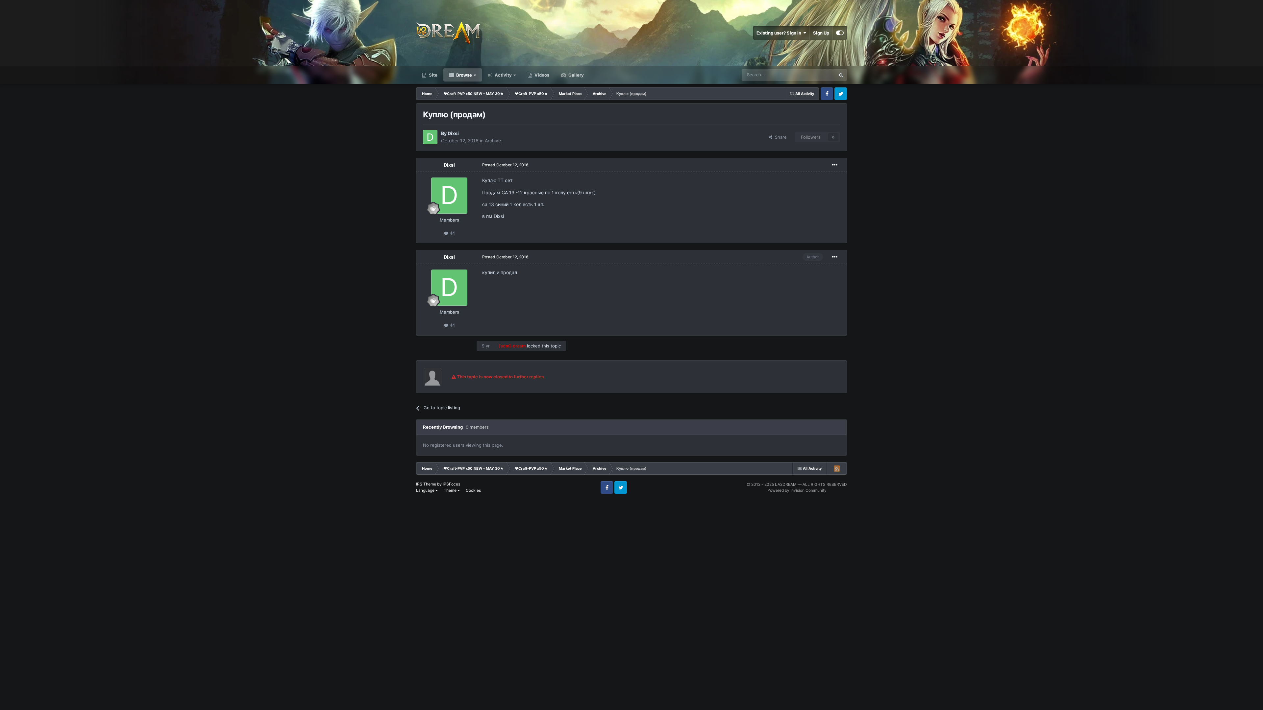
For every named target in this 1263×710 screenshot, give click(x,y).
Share (779, 137)
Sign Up (821, 33)
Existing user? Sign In (779, 33)
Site (432, 75)
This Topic (816, 74)
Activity (503, 75)
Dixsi (453, 133)
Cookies (473, 490)
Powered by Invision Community (797, 490)
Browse (463, 75)
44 (451, 233)
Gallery (575, 75)
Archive (493, 140)
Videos (541, 75)
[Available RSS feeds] (837, 468)
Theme (451, 490)
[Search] (841, 75)
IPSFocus (451, 484)
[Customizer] (840, 33)
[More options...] (834, 165)
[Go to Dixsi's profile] (430, 137)
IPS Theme (426, 484)
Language (425, 490)
